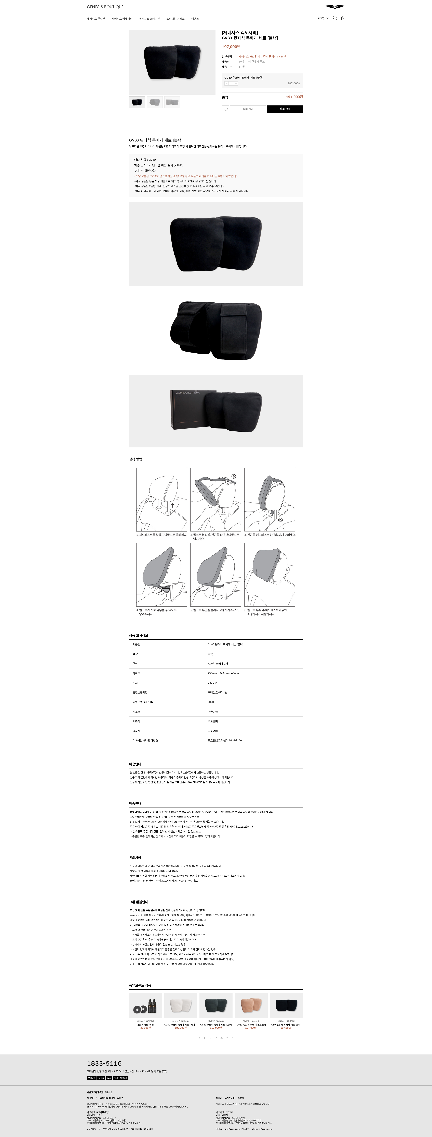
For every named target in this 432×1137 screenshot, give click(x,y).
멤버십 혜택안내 (120, 1078)
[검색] (335, 18)
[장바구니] (343, 18)
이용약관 (109, 1092)
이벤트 (195, 18)
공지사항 (91, 1078)
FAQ (109, 1078)
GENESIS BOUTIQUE (105, 7)
